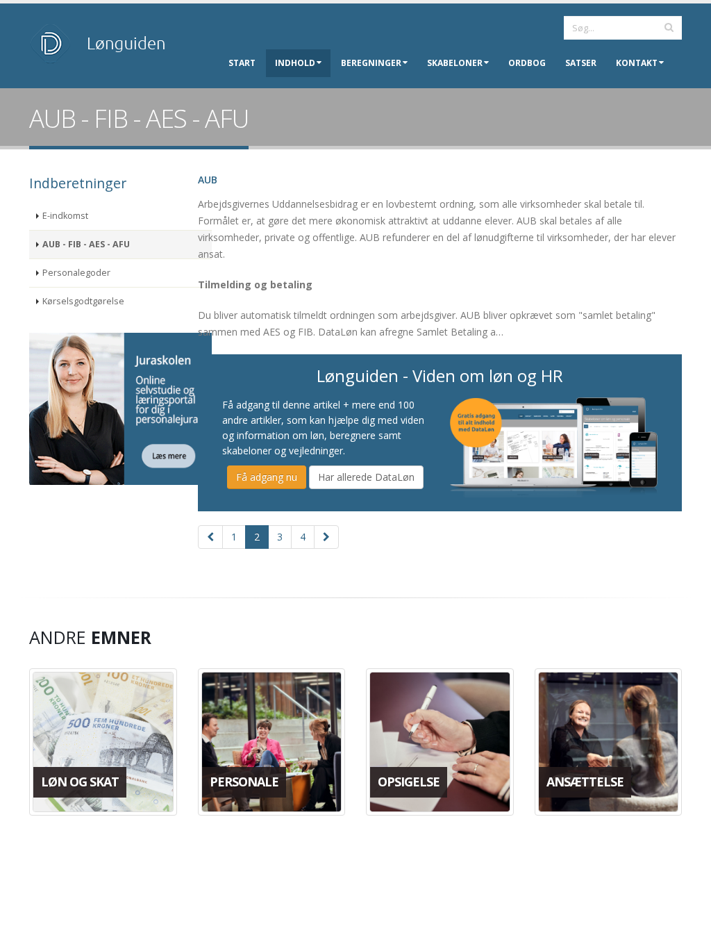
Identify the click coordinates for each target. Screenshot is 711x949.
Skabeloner (455, 63)
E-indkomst (65, 216)
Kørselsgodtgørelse (83, 301)
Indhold (295, 63)
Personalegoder (76, 273)
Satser (580, 63)
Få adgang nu (266, 477)
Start (242, 63)
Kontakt (637, 63)
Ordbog (527, 63)
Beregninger (371, 63)
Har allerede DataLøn (366, 477)
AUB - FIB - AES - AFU (86, 244)
